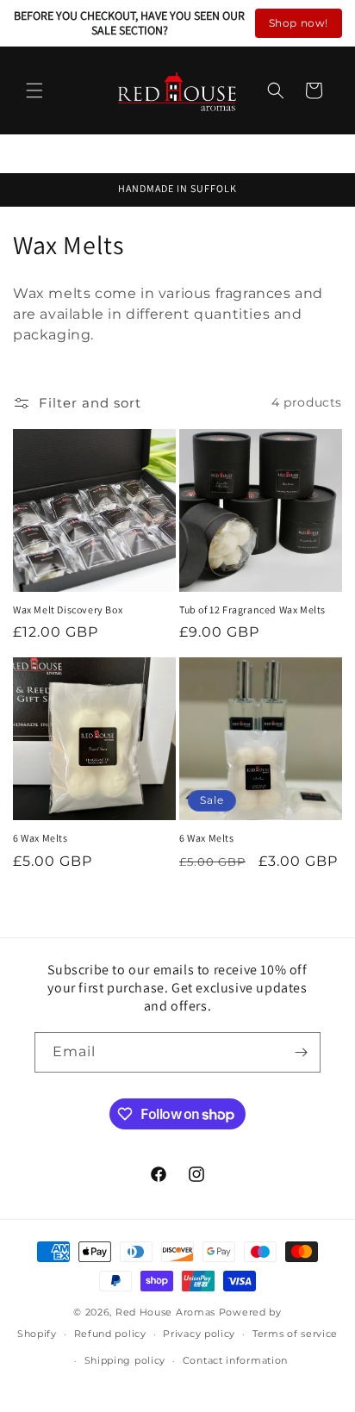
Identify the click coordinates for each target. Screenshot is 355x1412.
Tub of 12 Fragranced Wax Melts (252, 609)
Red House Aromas (165, 1312)
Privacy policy (199, 1334)
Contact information (235, 1360)
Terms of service (295, 1334)
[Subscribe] (301, 1052)
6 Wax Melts (40, 837)
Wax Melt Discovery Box (67, 609)
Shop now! (298, 22)
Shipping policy (125, 1360)
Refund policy (110, 1334)
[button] (34, 90)
